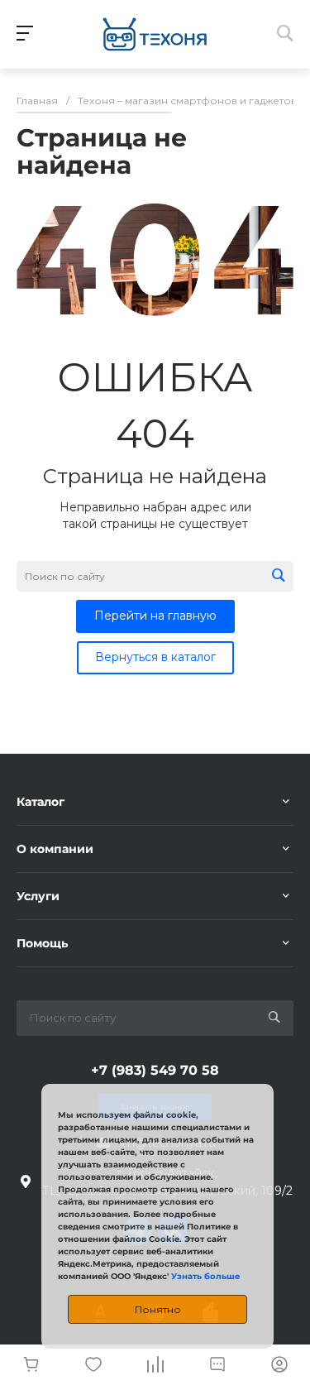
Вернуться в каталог (155, 656)
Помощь (42, 943)
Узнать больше (205, 1276)
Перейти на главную (155, 615)
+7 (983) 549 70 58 (155, 1070)
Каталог (40, 801)
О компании (55, 848)
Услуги (38, 896)
